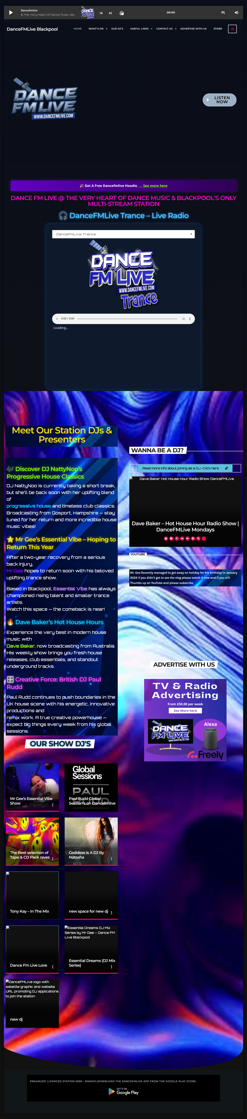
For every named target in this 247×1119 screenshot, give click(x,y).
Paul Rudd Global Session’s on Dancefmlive (92, 801)
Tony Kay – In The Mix (29, 911)
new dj (16, 1019)
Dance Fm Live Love (28, 965)
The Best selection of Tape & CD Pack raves (30, 855)
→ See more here (153, 185)
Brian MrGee (185, 529)
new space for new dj (88, 911)
